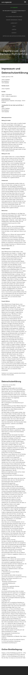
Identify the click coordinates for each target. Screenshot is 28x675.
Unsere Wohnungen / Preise (14, 19)
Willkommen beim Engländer (14, 16)
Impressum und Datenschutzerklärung (14, 36)
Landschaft (14, 23)
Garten (14, 29)
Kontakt (14, 32)
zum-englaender (7, 2)
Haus (14, 26)
